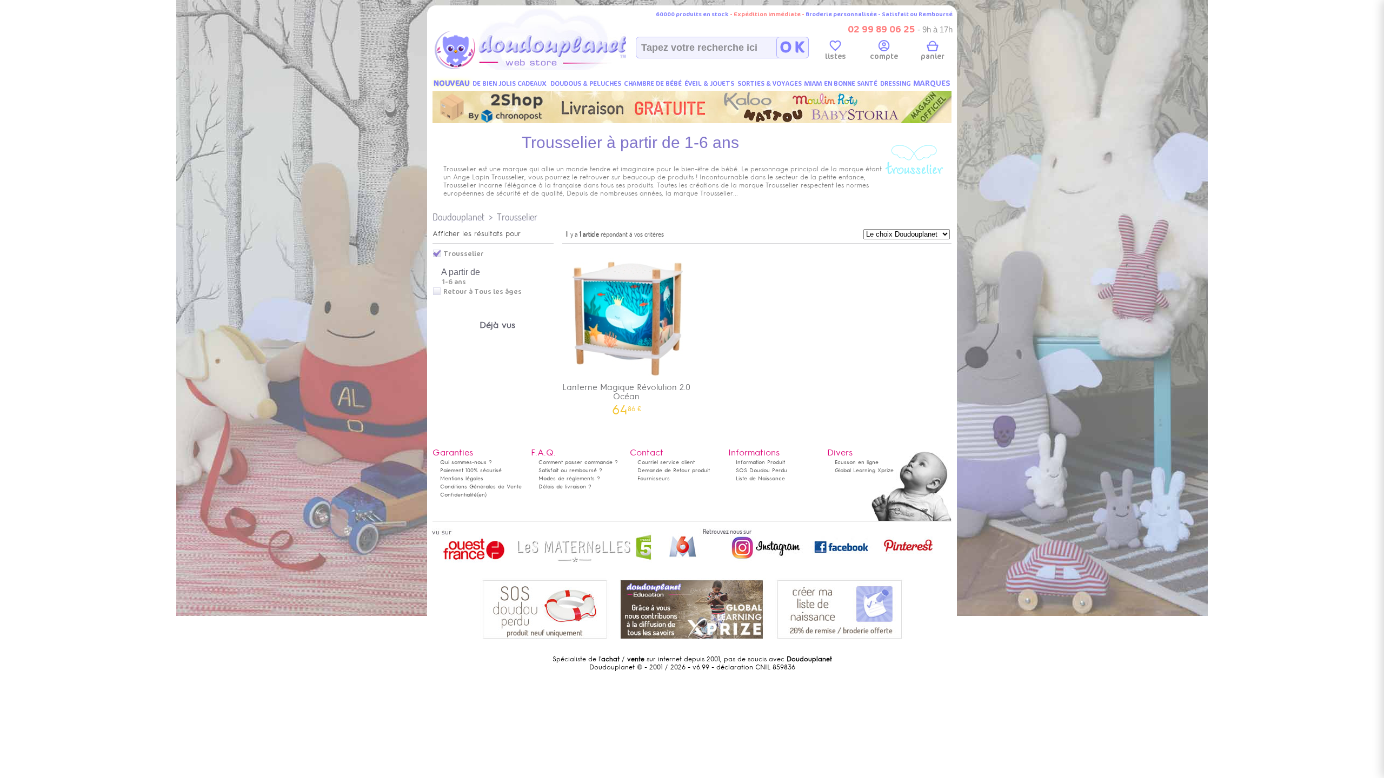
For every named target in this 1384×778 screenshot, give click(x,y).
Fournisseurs (653, 478)
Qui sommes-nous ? (466, 462)
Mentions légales (461, 478)
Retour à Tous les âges (482, 291)
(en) (482, 495)
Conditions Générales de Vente (481, 486)
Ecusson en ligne (857, 462)
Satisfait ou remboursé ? (570, 470)
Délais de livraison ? (564, 486)
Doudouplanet (458, 217)
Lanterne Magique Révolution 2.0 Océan (626, 395)
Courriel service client (666, 462)
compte (884, 56)
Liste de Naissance (760, 478)
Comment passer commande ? (578, 462)
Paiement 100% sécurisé (471, 470)
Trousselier (517, 217)
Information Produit (760, 462)
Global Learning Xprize (864, 470)
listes (835, 56)
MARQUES (931, 83)
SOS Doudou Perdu (761, 470)
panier (932, 56)
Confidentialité (458, 495)
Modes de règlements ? (569, 478)
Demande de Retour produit (673, 470)
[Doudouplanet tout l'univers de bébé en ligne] (551, 68)
